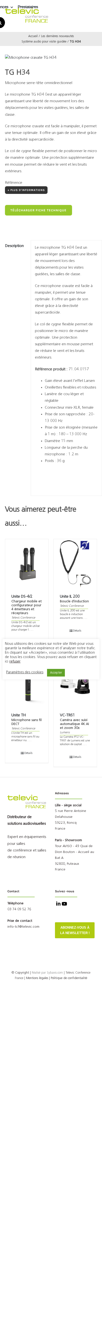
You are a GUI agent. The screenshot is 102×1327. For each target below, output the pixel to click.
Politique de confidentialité (69, 978)
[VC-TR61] (75, 682)
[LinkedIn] (58, 904)
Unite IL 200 (70, 597)
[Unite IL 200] (75, 563)
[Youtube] (64, 904)
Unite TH (18, 715)
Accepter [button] (56, 672)
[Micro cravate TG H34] (51, 58)
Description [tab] (14, 246)
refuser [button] (15, 662)
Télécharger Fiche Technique (38, 210)
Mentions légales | (38, 978)
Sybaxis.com (55, 972)
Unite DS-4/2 (21, 597)
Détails (77, 630)
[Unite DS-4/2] (26, 563)
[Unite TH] (26, 682)
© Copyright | (29, 972)
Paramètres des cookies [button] (24, 672)
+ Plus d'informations (26, 190)
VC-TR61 (67, 715)
